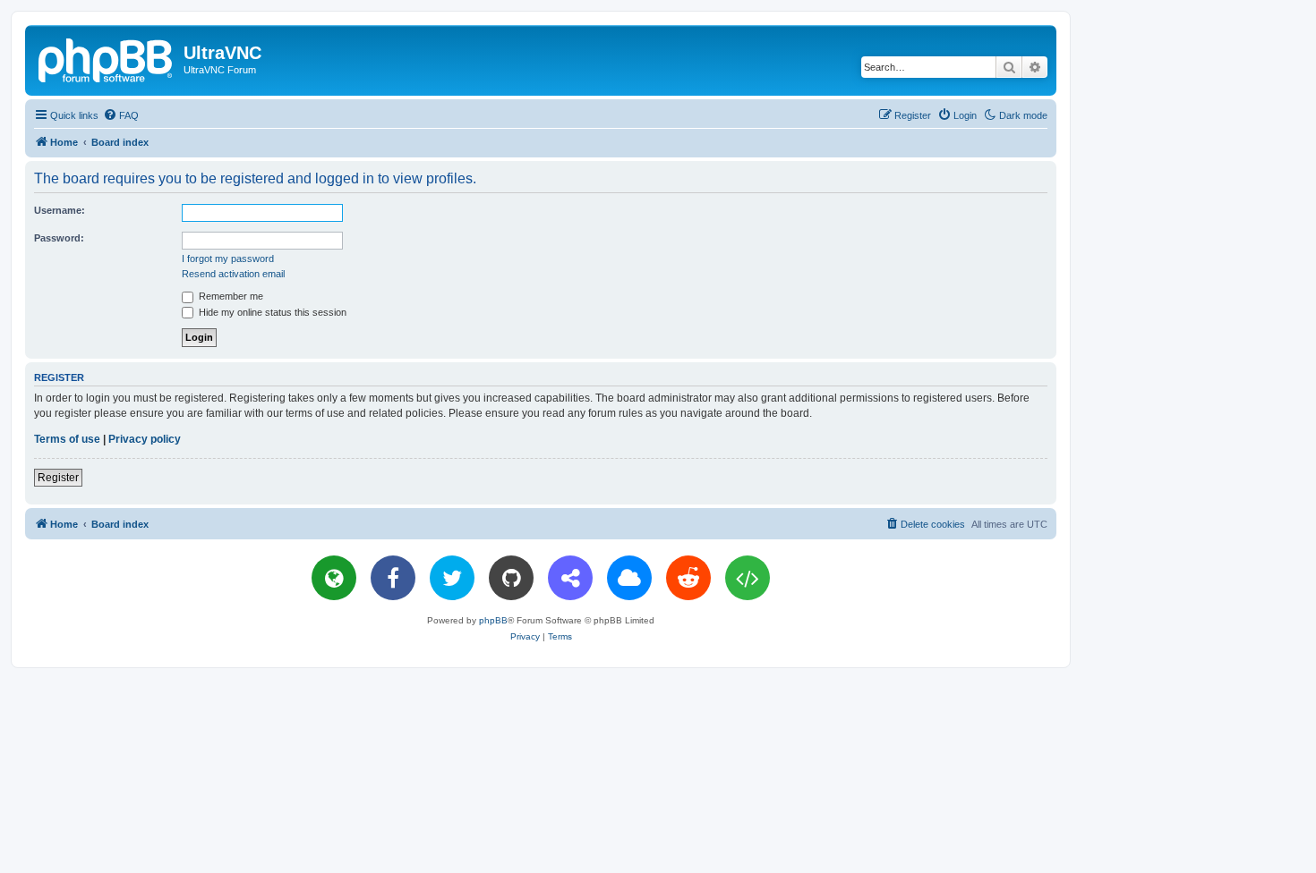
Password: (59, 238)
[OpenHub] (747, 577)
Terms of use (67, 439)
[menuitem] (121, 115)
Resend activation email (233, 273)
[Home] (107, 58)
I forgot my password (228, 258)
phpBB (493, 620)
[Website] (334, 577)
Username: (59, 210)
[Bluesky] (629, 577)
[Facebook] (393, 577)
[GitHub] (511, 577)
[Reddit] (688, 577)
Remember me (229, 296)
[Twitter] (452, 577)
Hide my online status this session (271, 312)
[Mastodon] (570, 577)
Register (58, 477)
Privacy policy (144, 439)
